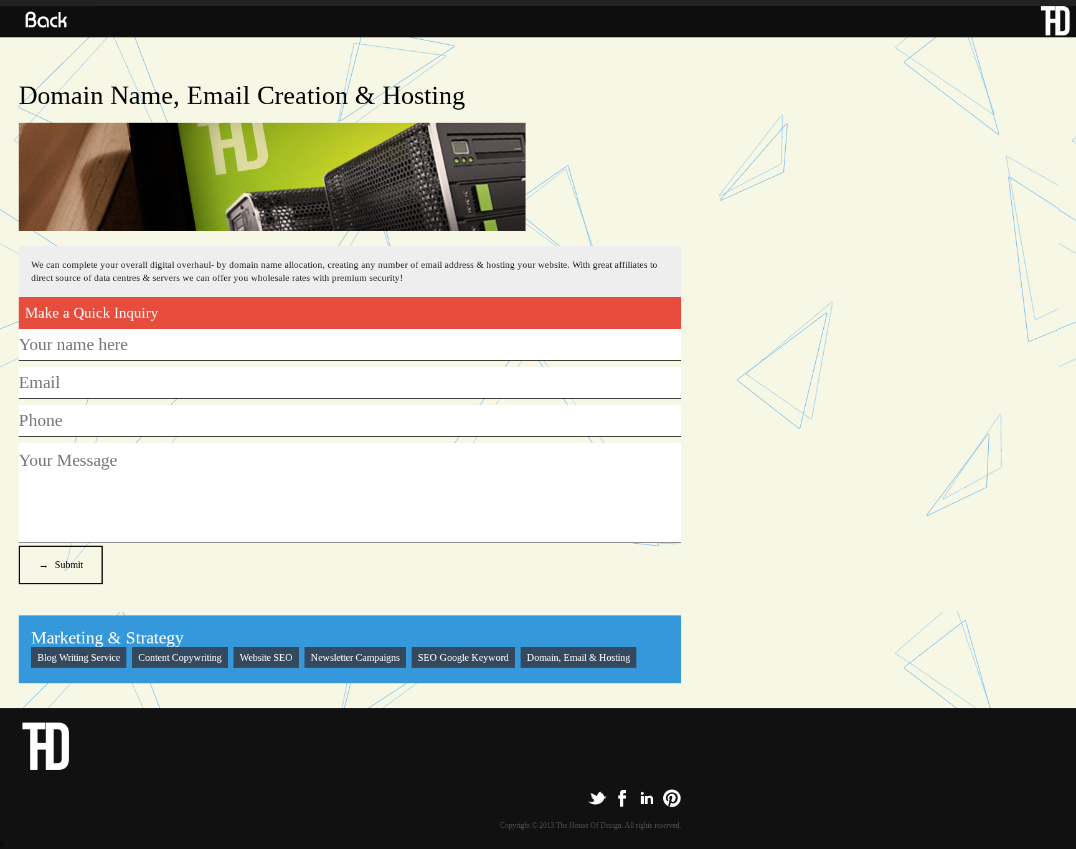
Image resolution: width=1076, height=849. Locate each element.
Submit (69, 564)
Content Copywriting (180, 657)
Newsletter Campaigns (355, 657)
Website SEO (266, 657)
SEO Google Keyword (463, 657)
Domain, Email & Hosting (578, 657)
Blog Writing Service (78, 657)
